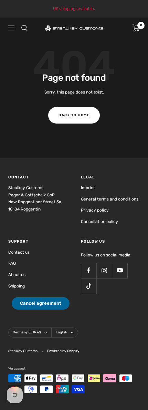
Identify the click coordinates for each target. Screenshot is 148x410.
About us (16, 274)
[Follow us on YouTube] (119, 270)
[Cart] (136, 28)
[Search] (24, 28)
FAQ (12, 263)
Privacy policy (95, 210)
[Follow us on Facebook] (88, 270)
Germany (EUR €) (27, 332)
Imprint (88, 187)
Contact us (19, 252)
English (61, 332)
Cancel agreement (40, 303)
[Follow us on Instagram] (104, 270)
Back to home (74, 115)
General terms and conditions (109, 199)
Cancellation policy (99, 221)
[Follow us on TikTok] (88, 286)
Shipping (16, 286)
